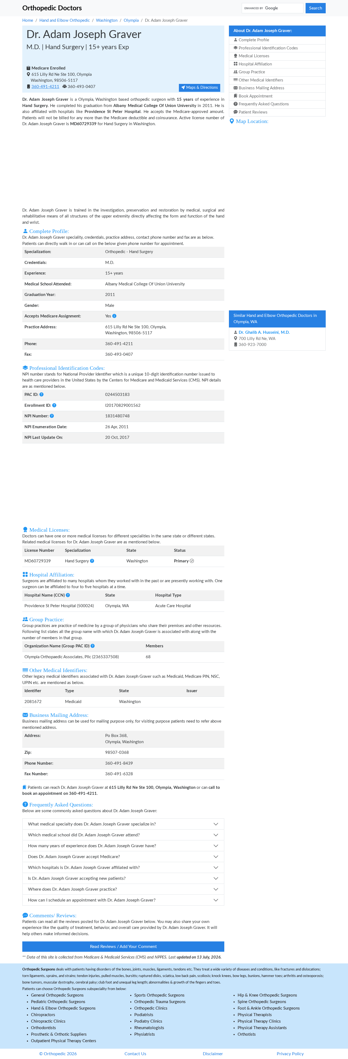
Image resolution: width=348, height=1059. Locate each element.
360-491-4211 (45, 87)
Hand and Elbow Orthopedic (64, 20)
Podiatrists (143, 1015)
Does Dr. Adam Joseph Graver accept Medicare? (74, 857)
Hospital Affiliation (255, 64)
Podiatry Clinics (148, 1021)
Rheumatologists (149, 1028)
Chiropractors (43, 1015)
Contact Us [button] (135, 1054)
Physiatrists (144, 1034)
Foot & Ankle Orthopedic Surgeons (269, 1008)
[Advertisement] (123, 167)
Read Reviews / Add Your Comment (123, 946)
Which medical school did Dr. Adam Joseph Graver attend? (84, 835)
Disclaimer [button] (213, 1054)
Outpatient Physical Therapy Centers (63, 1041)
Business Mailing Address (261, 88)
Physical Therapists (255, 1015)
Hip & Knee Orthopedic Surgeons (267, 995)
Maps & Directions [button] (201, 88)
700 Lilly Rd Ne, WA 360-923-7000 (264, 338)
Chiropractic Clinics (48, 1021)
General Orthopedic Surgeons (57, 995)
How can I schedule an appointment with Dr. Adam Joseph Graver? (92, 900)
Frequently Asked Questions (263, 104)
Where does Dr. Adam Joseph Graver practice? (72, 889)
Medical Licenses (253, 56)
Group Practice (251, 72)
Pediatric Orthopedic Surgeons (58, 1002)
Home (27, 20)
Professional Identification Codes (268, 48)
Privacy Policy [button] (290, 1054)
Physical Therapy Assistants (262, 1028)
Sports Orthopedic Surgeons (159, 995)
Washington (106, 20)
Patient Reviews (253, 112)
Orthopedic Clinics (150, 1008)
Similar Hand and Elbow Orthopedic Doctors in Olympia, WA (275, 319)
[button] (114, 316)
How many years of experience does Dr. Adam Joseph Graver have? (92, 846)
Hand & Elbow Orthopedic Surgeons (63, 1008)
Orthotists (247, 1034)
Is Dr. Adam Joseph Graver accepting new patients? (77, 878)
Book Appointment (255, 96)
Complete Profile (253, 40)
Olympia (131, 20)
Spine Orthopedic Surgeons (262, 1002)
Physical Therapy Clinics (259, 1021)
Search (315, 8)
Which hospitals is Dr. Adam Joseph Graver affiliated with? (84, 867)
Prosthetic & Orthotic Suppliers (59, 1034)
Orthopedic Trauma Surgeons (160, 1002)
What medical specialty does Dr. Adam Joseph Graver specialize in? (92, 824)
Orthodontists (43, 1028)
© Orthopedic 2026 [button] (58, 1054)
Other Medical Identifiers (260, 80)
